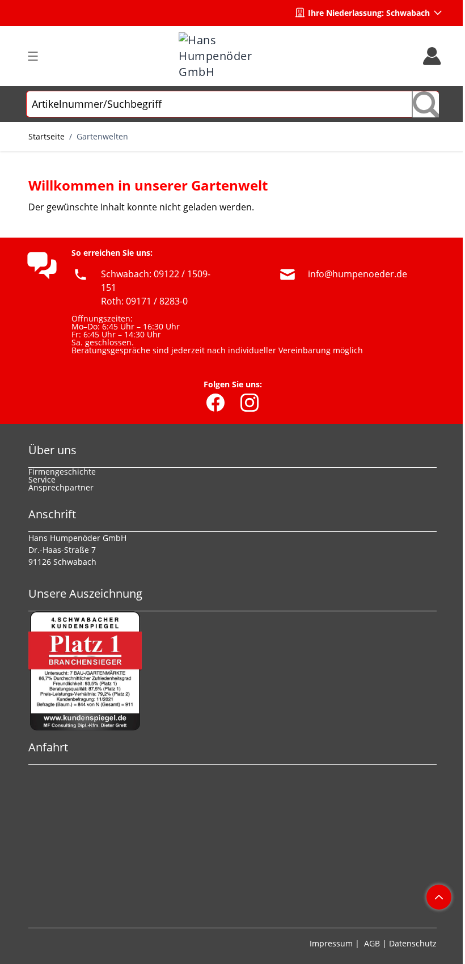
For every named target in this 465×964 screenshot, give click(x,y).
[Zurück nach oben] (438, 897)
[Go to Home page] (232, 56)
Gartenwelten (102, 136)
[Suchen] (425, 104)
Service (42, 479)
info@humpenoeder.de (357, 274)
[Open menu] (33, 56)
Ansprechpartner (61, 487)
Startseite (46, 136)
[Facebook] (215, 402)
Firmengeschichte (62, 471)
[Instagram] (249, 402)
